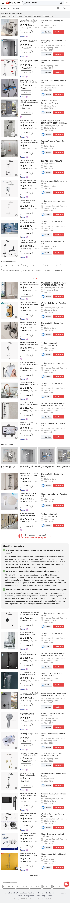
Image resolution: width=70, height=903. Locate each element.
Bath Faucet (28, 16)
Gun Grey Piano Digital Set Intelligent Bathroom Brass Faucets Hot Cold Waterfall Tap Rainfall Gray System (28, 161)
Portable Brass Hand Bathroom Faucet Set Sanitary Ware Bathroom (29, 141)
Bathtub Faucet (37, 16)
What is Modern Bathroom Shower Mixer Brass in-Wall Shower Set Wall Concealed (28, 467)
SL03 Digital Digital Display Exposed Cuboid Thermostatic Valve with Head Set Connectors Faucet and (29, 423)
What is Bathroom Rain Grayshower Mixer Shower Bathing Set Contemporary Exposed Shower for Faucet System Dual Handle (9, 467)
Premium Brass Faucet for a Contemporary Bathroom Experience (28, 201)
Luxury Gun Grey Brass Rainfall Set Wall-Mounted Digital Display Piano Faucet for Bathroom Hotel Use (29, 714)
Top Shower (47, 887)
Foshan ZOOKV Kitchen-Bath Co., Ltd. (53, 61)
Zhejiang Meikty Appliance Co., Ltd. (52, 242)
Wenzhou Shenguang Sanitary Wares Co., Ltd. (52, 815)
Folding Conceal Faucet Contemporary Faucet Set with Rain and (29, 363)
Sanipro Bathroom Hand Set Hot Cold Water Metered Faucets (28, 854)
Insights (63, 893)
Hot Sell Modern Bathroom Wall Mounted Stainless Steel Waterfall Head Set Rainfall (29, 283)
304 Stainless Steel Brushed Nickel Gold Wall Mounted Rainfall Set (29, 694)
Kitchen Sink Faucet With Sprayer (43, 270)
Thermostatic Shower (48, 16)
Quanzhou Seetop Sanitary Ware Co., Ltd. (53, 775)
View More (34, 875)
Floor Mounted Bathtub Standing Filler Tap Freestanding (28, 514)
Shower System (36, 887)
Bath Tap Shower (58, 887)
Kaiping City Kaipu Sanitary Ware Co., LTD (53, 41)
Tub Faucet (14, 266)
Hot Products (8, 893)
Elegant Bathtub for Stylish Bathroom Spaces (29, 633)
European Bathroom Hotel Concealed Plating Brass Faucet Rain (28, 181)
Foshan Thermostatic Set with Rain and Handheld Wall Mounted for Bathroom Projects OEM (29, 61)
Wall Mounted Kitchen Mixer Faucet (43, 266)
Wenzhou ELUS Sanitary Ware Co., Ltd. (54, 82)
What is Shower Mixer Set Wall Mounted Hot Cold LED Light (46, 467)
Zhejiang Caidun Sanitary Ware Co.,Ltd (53, 21)
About (20, 896)
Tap (14, 16)
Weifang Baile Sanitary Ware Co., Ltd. (53, 304)
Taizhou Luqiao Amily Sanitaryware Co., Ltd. (49, 102)
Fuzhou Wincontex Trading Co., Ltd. (53, 142)
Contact (49, 896)
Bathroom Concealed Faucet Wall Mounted (29, 613)
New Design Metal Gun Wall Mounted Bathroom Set (29, 774)
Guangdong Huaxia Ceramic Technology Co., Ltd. (51, 674)
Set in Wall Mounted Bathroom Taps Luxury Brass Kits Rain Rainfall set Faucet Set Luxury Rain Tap (29, 474)
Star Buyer (49, 893)
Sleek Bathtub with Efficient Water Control (29, 221)
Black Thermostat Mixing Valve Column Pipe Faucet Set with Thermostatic (29, 241)
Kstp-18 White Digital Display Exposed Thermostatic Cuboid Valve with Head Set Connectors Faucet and (29, 734)
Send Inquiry (26, 32)
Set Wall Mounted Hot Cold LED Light (29, 81)
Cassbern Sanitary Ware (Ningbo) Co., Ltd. (53, 795)
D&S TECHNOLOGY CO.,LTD (51, 161)
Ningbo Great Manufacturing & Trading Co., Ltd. (52, 835)
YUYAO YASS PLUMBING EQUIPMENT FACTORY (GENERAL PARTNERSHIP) (54, 123)
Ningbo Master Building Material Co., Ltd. (53, 855)
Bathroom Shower (6, 16)
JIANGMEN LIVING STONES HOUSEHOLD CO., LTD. (51, 755)
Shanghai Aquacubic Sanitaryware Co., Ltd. (54, 182)
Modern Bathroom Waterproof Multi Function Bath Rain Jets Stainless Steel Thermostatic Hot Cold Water (29, 653)
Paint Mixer (19, 16)
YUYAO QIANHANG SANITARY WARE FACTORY (52, 714)
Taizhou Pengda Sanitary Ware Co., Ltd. (52, 222)
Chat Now (48, 32)
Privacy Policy (40, 896)
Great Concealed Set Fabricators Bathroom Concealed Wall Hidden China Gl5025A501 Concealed (28, 834)
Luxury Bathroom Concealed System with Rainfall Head (28, 794)
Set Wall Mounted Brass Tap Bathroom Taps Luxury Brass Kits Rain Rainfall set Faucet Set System (29, 323)
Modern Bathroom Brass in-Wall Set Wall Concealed (28, 41)
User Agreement (29, 896)
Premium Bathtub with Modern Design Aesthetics (29, 383)
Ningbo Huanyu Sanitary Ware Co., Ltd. (54, 495)
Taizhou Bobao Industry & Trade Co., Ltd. (53, 202)
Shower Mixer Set (8, 887)
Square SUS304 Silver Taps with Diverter (29, 673)
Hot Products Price (20, 893)
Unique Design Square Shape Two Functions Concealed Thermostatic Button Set (29, 754)
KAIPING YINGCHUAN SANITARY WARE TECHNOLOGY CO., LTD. (53, 694)
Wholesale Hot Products (36, 893)
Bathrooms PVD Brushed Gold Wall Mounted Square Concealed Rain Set (29, 101)
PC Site (56, 893)
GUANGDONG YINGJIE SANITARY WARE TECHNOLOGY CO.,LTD (53, 284)
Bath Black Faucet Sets (28, 814)
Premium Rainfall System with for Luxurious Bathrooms (28, 494)
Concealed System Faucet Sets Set (29, 343)
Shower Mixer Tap (22, 887)
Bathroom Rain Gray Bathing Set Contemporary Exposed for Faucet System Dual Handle (28, 21)
